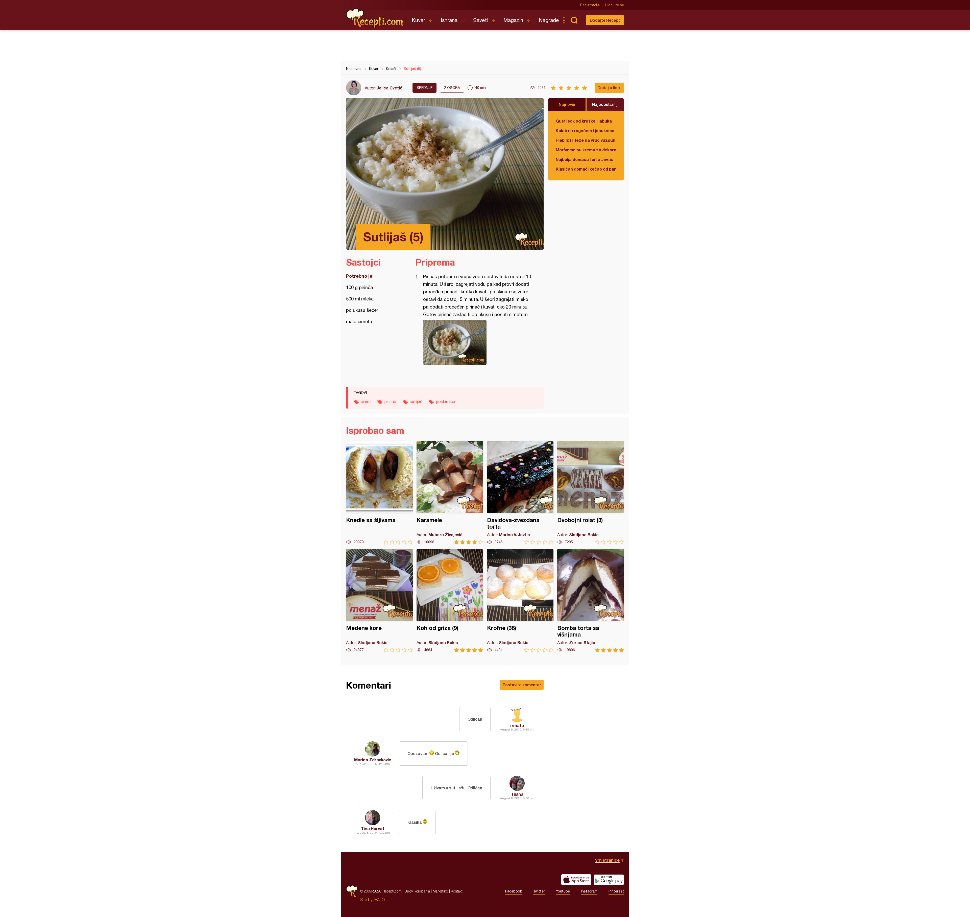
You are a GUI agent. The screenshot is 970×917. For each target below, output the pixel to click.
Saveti (480, 20)
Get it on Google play (609, 879)
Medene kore (379, 600)
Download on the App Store (576, 879)
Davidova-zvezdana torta (520, 493)
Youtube (563, 891)
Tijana (517, 794)
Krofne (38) (520, 600)
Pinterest (616, 891)
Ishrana (449, 20)
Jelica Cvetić (389, 87)
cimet (366, 401)
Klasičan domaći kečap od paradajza (586, 169)
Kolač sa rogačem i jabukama (585, 130)
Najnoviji (567, 104)
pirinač (390, 401)
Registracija (590, 5)
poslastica (445, 401)
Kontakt (457, 891)
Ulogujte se (614, 5)
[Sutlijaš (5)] (477, 342)
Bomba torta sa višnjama (590, 600)
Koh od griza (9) (450, 600)
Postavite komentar (522, 684)
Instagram (589, 891)
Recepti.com (375, 18)
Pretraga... (573, 20)
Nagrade (549, 20)
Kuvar (418, 20)
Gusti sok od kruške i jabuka (584, 121)
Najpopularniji (605, 104)
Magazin (513, 20)
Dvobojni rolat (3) (590, 493)
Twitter (539, 891)
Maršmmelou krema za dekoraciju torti (586, 149)
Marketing (440, 891)
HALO (379, 899)
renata (517, 725)
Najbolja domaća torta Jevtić (584, 159)
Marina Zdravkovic (372, 759)
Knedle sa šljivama (379, 493)
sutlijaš (416, 401)
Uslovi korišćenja (417, 891)
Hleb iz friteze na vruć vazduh (585, 140)
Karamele (450, 493)
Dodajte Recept (605, 20)
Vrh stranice (607, 860)
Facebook (513, 891)
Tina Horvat (372, 828)
